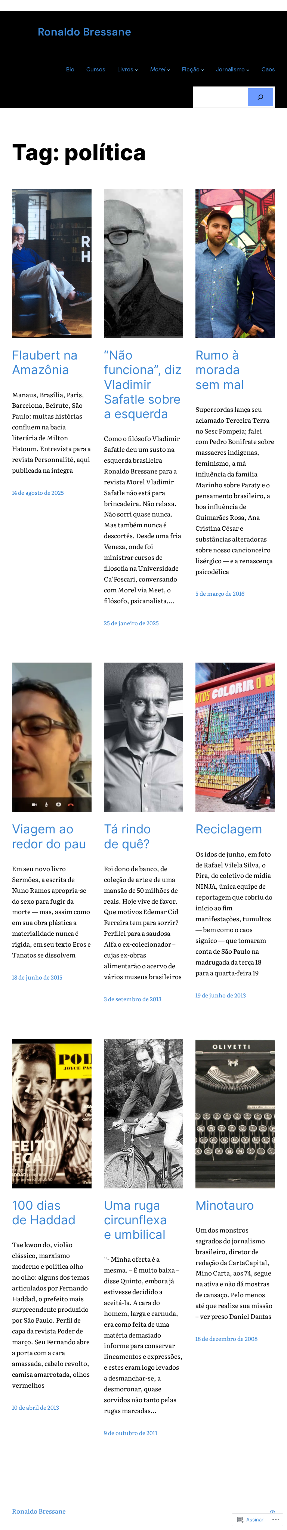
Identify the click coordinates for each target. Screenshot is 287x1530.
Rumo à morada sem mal (219, 370)
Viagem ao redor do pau (49, 836)
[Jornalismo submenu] (248, 69)
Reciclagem (228, 829)
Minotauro (224, 1205)
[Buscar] (260, 97)
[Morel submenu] (168, 69)
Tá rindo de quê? (127, 836)
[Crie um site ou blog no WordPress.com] (272, 1510)
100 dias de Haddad (43, 1212)
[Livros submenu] (136, 69)
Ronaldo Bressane (84, 32)
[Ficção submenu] (202, 69)
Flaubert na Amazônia (45, 362)
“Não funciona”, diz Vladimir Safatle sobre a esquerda (143, 384)
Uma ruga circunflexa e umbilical (135, 1220)
